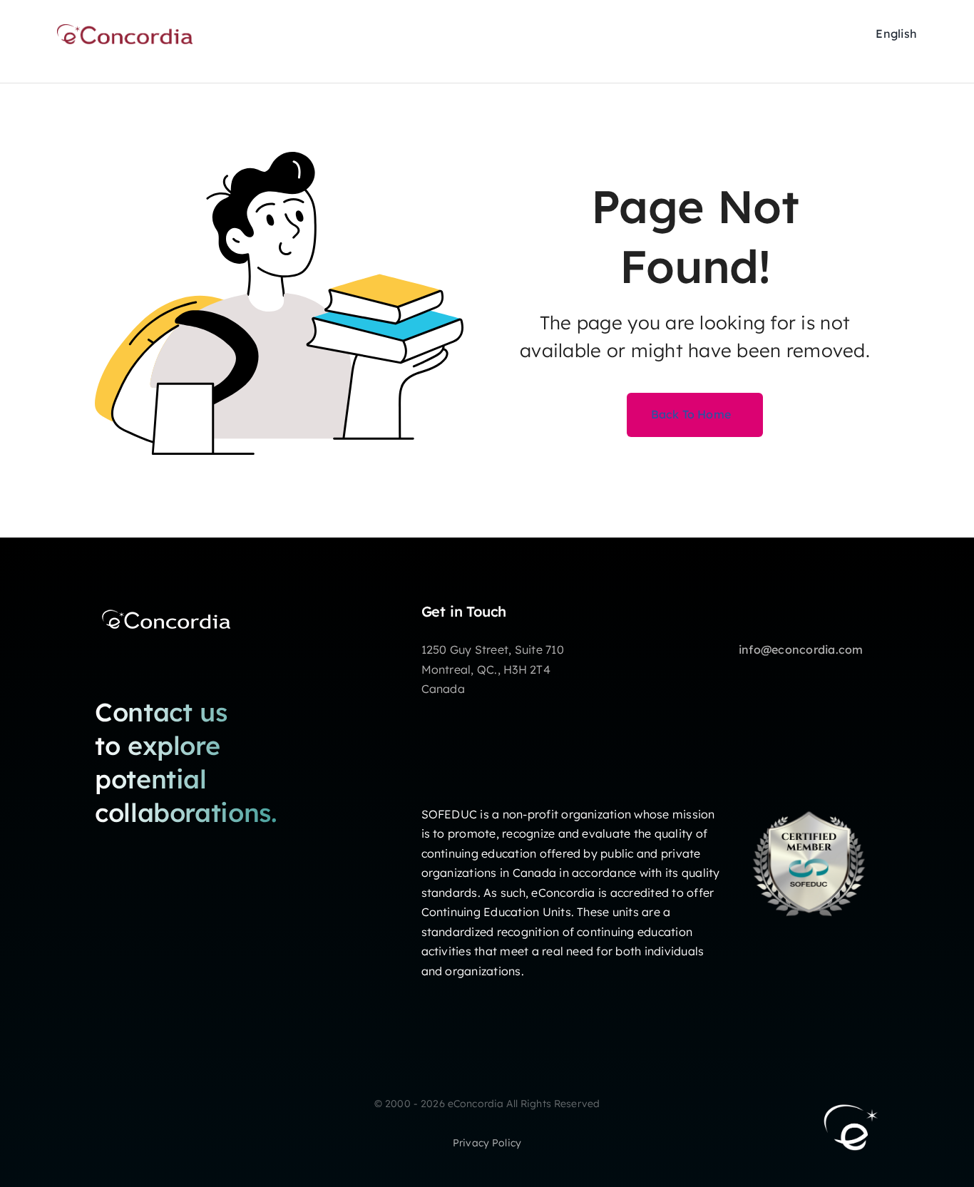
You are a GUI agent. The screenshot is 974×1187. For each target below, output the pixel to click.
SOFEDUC (449, 814)
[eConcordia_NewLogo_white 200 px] (166, 609)
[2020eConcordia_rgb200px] (125, 30)
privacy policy (487, 1142)
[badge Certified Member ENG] (809, 799)
